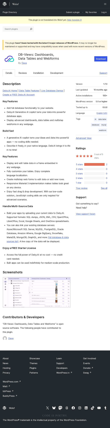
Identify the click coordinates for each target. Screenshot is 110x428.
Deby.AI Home (10, 90)
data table (102, 119)
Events (86, 363)
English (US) (102, 113)
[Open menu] (105, 4)
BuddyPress (10, 396)
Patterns (34, 372)
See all (104, 188)
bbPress (8, 391)
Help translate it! (74, 20)
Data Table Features (29, 90)
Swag (87, 372)
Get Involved (89, 358)
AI (95, 119)
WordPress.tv (64, 372)
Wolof (12, 408)
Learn (59, 358)
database (95, 125)
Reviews (23, 73)
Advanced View (83, 138)
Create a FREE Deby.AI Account (19, 94)
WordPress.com (12, 381)
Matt (6, 386)
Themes (33, 363)
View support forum (85, 214)
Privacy (6, 372)
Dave (24, 63)
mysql (103, 125)
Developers (61, 368)
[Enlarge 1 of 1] (67, 280)
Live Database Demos (52, 90)
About (6, 358)
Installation (38, 73)
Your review (81, 188)
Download (101, 59)
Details (9, 73)
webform (102, 130)
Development (56, 73)
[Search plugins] (31, 29)
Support (103, 73)
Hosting (6, 368)
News (5, 363)
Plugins (33, 368)
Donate (88, 368)
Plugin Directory (10, 12)
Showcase (35, 358)
